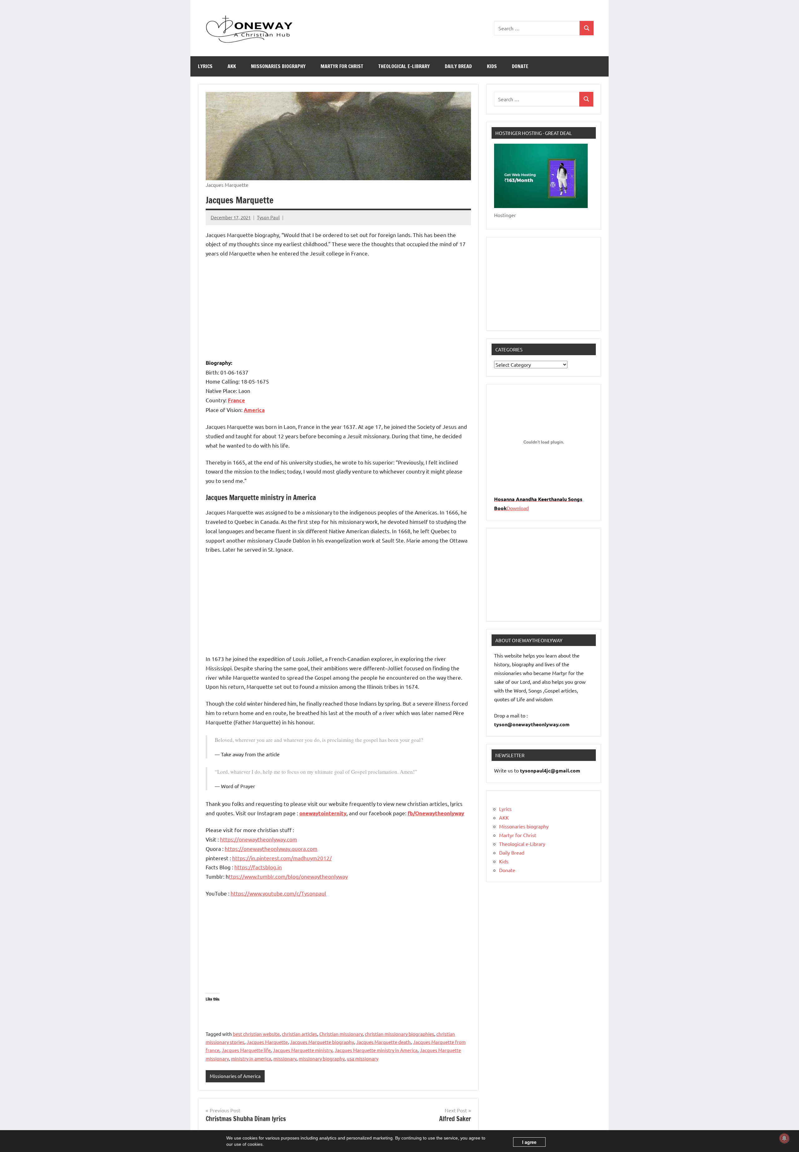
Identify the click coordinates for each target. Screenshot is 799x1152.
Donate (520, 66)
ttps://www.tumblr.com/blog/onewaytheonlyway (288, 876)
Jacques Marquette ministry (302, 1050)
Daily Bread (458, 66)
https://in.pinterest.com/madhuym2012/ (282, 858)
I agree (529, 1142)
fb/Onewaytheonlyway (436, 813)
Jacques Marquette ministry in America (376, 1050)
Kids (492, 66)
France (236, 400)
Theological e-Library (404, 66)
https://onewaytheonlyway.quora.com (271, 848)
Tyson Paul (268, 217)
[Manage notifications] (784, 1138)
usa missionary (362, 1058)
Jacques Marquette (267, 1042)
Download (518, 508)
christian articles (299, 1034)
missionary (285, 1058)
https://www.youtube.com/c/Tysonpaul (278, 893)
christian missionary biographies (399, 1034)
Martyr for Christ (342, 66)
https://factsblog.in (258, 867)
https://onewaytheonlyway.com (258, 839)
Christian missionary (341, 1034)
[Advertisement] (338, 309)
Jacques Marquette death (383, 1042)
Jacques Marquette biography (322, 1042)
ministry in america (251, 1058)
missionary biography (322, 1058)
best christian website (256, 1034)
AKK (232, 66)
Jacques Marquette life (246, 1050)
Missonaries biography (278, 66)
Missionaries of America (235, 1076)
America (254, 410)
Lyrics (205, 66)
